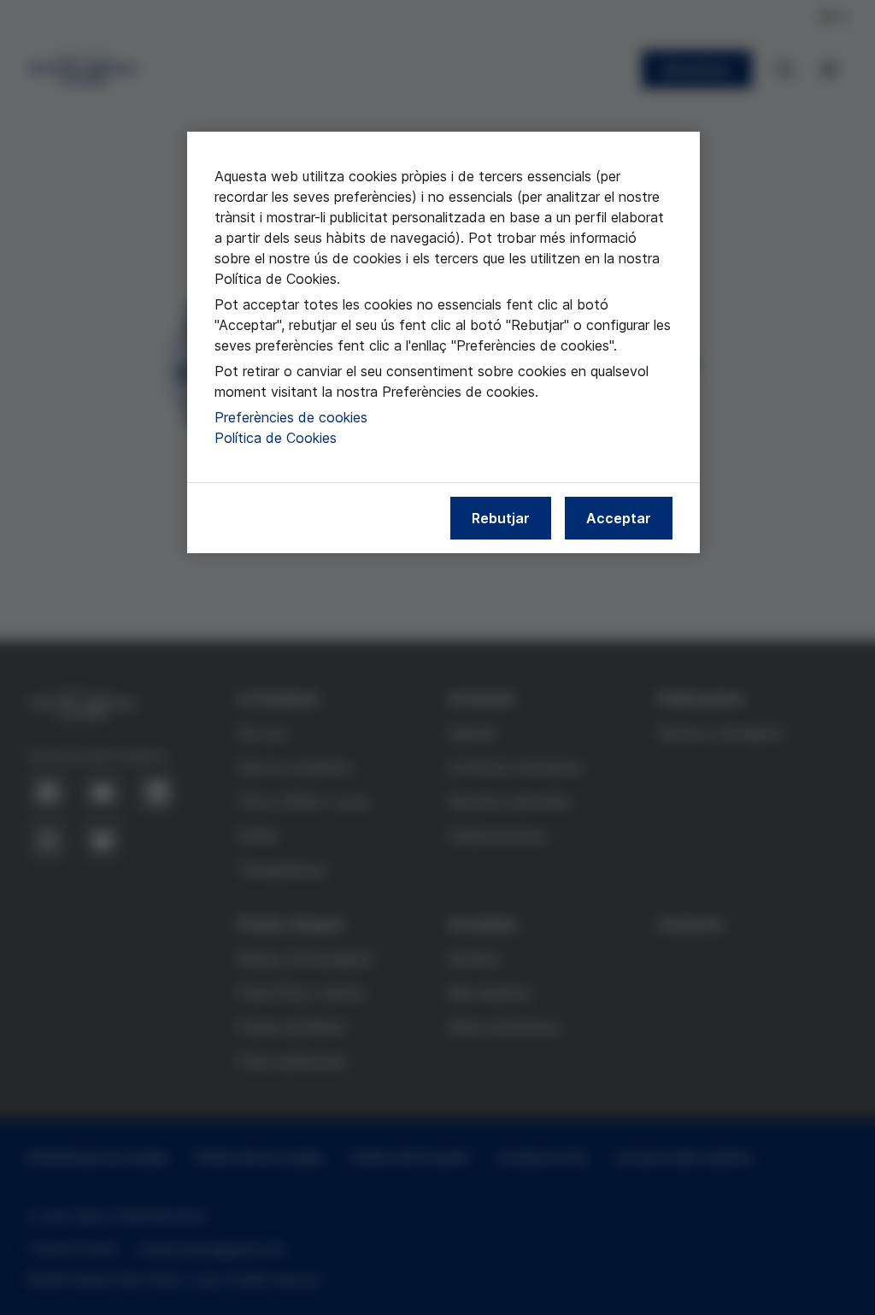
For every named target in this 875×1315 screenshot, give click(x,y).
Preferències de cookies (290, 417)
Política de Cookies (275, 437)
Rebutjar (501, 518)
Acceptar (618, 518)
